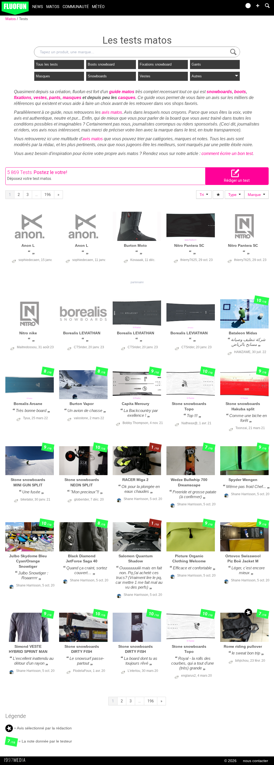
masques (72, 97)
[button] (258, 6)
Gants (196, 64)
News (37, 7)
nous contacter (255, 761)
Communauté (76, 7)
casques (126, 97)
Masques (43, 76)
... (36, 194)
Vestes (145, 76)
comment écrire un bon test (227, 153)
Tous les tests (47, 64)
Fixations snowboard (156, 64)
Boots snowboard (101, 64)
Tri (203, 194)
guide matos (121, 91)
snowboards (219, 91)
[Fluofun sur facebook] (226, 7)
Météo (98, 7)
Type (233, 194)
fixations (22, 97)
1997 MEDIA (16, 760)
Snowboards (97, 76)
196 (47, 194)
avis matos (112, 112)
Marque (255, 194)
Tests (23, 19)
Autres (197, 76)
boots (240, 91)
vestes (40, 97)
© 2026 (230, 761)
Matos (52, 7)
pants (54, 97)
